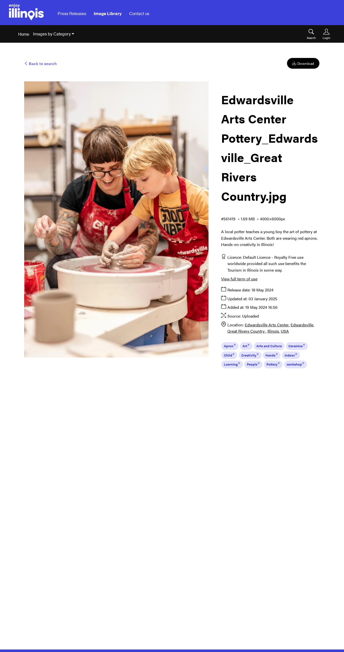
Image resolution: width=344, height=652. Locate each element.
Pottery (272, 364)
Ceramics (295, 345)
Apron (228, 345)
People (252, 364)
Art (245, 345)
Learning (231, 364)
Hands (270, 355)
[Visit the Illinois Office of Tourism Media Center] (26, 13)
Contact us (139, 13)
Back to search (42, 63)
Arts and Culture (269, 345)
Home (23, 34)
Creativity (248, 355)
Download (305, 63)
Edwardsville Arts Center (267, 325)
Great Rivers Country (246, 331)
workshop (294, 364)
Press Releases (72, 13)
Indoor (290, 355)
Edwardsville (302, 325)
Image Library (108, 13)
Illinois (273, 331)
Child (228, 355)
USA (285, 331)
